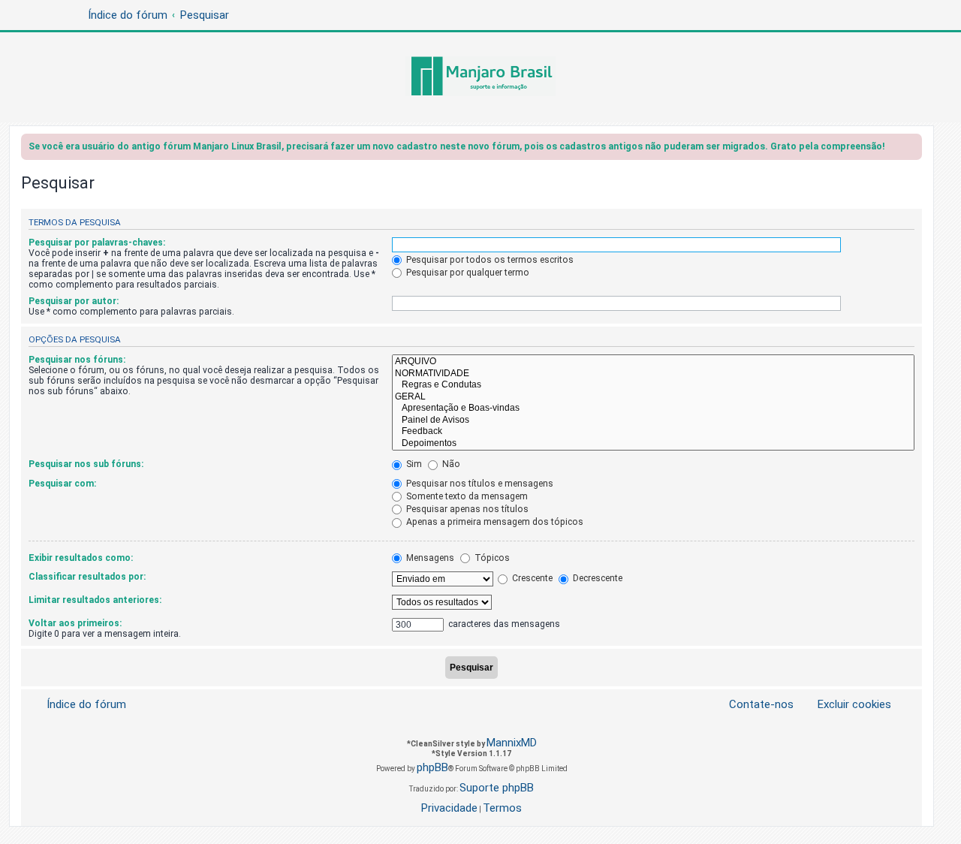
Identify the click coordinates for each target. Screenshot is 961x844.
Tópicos (491, 558)
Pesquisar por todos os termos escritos (489, 260)
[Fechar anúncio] (912, 149)
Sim (413, 464)
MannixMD (512, 742)
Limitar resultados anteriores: (95, 600)
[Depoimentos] (653, 444)
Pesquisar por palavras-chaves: (97, 242)
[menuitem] (845, 704)
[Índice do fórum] (480, 77)
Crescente (531, 578)
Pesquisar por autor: (74, 301)
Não (450, 464)
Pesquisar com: (62, 483)
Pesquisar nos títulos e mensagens (478, 483)
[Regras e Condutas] (653, 385)
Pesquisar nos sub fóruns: (86, 464)
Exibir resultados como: (81, 558)
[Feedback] (653, 432)
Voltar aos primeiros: (75, 623)
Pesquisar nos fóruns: (77, 359)
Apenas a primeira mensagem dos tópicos (493, 522)
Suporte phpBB (496, 787)
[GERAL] (653, 397)
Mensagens (429, 558)
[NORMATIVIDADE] (653, 374)
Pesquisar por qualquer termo (466, 272)
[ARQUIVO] (653, 362)
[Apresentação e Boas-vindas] (653, 408)
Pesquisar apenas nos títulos (466, 509)
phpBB (432, 767)
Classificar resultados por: (87, 576)
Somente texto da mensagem (466, 496)
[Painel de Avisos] (653, 420)
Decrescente (596, 578)
